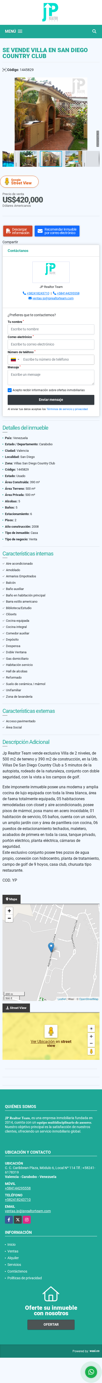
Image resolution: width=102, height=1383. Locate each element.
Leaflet (62, 999)
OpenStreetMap (88, 999)
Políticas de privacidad (24, 1278)
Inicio (11, 1244)
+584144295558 (68, 293)
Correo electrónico (21, 337)
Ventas (12, 1251)
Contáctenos (17, 1271)
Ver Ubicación (43, 1041)
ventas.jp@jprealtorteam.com (53, 298)
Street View (21, 181)
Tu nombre (16, 322)
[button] (95, 82)
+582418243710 (38, 293)
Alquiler (13, 1258)
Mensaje (14, 367)
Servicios (14, 1265)
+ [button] (9, 911)
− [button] (9, 918)
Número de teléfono (21, 352)
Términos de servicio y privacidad (67, 409)
